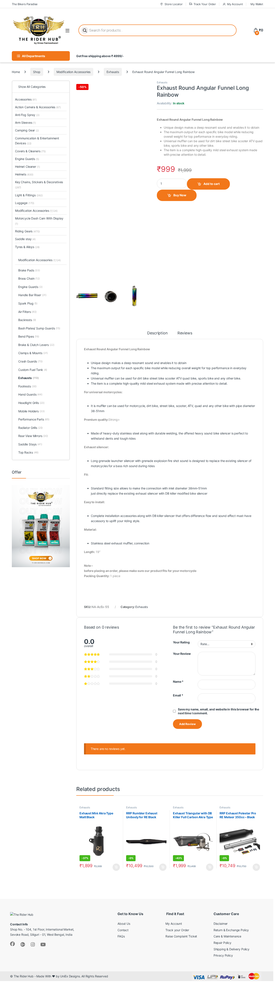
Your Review (182, 653)
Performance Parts (33, 419)
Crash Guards (30, 361)
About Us (124, 923)
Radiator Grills (30, 428)
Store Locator (173, 4)
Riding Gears (27, 231)
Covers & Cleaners (30, 151)
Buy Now (179, 195)
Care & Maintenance (227, 936)
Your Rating (181, 642)
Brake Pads (29, 270)
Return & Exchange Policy (231, 930)
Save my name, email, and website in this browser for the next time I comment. (218, 711)
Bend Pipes (28, 336)
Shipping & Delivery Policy (231, 949)
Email (178, 695)
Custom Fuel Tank (32, 370)
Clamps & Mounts (33, 353)
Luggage (24, 203)
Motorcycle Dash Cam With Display (39, 220)
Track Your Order (205, 4)
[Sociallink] (12, 944)
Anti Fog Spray (27, 115)
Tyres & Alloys (27, 247)
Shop (36, 72)
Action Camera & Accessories (38, 107)
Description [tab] (157, 333)
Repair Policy (222, 943)
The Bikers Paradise (25, 4)
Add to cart (211, 184)
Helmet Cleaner (27, 166)
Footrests (27, 386)
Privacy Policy (223, 955)
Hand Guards (30, 394)
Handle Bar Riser (32, 295)
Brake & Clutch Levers (36, 345)
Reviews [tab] (184, 333)
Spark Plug (27, 303)
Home (16, 72)
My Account (235, 4)
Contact (123, 930)
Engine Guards (27, 159)
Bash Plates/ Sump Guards (39, 328)
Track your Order (177, 930)
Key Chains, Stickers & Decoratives (39, 184)
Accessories (26, 99)
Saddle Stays (30, 444)
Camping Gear (27, 130)
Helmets (24, 174)
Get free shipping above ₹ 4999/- (100, 56)
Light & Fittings (29, 195)
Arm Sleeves (25, 122)
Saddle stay (25, 239)
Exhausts (113, 72)
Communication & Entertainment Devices (37, 140)
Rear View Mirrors (33, 436)
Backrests (27, 320)
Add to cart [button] (116, 867)
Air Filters (27, 312)
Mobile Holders (31, 411)
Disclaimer (221, 923)
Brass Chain (29, 278)
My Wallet (257, 4)
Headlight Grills (31, 403)
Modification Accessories (74, 72)
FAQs (121, 936)
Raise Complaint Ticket (181, 936)
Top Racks (28, 452)
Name (178, 681)
